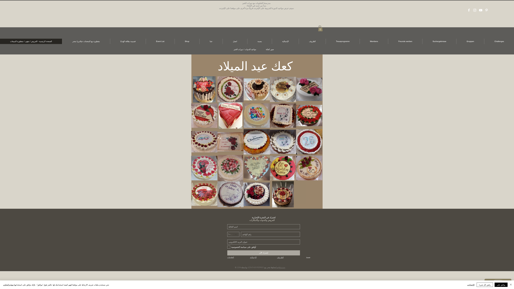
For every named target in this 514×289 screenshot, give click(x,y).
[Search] (320, 27)
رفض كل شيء (485, 284)
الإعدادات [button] (471, 284)
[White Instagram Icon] (475, 10)
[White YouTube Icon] (481, 10)
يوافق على (501, 284)
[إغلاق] (510, 285)
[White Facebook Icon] (469, 10)
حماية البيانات (8, 284)
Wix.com (282, 267)
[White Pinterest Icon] (487, 10)
